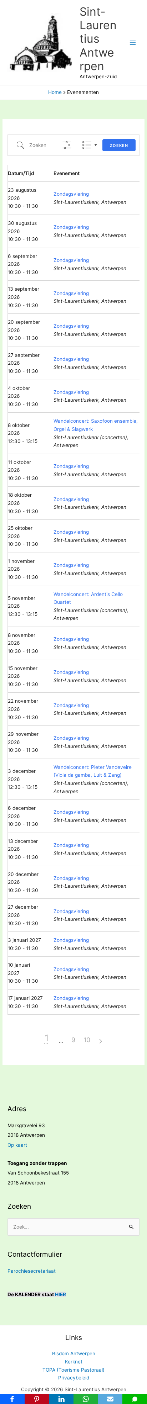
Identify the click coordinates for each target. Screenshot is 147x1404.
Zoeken (119, 145)
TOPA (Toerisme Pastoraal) (73, 1370)
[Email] (110, 1399)
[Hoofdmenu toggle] (133, 42)
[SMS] (134, 1399)
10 (86, 1040)
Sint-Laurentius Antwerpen (98, 39)
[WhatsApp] (86, 1399)
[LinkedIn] (61, 1399)
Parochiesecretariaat (31, 1271)
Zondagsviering (71, 194)
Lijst (86, 145)
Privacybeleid (73, 1378)
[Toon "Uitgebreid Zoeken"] (66, 145)
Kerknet (73, 1362)
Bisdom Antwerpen (73, 1353)
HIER (60, 1294)
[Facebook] (12, 1399)
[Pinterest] (37, 1399)
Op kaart (17, 1145)
